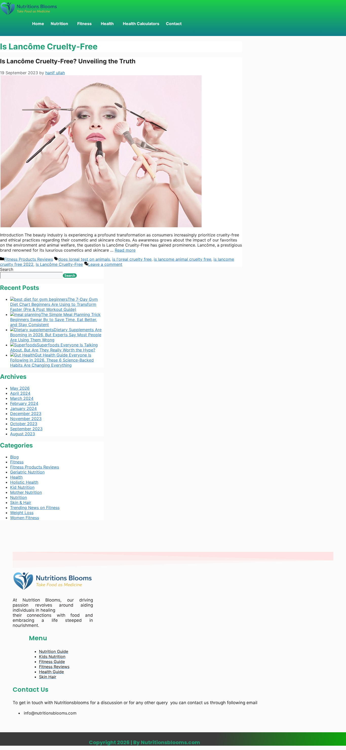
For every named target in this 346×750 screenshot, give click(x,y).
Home (38, 23)
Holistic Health (24, 482)
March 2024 (21, 398)
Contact (174, 23)
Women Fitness (24, 517)
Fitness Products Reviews (28, 259)
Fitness (84, 23)
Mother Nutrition (26, 492)
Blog (14, 456)
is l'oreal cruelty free (131, 259)
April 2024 (20, 393)
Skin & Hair (20, 502)
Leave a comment (105, 264)
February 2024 (24, 403)
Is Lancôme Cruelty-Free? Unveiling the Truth (68, 61)
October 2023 (23, 423)
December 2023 (25, 413)
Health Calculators (141, 23)
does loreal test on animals (84, 259)
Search (6, 269)
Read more (125, 250)
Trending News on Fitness (35, 507)
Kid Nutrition (22, 487)
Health (107, 23)
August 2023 (22, 433)
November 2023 (26, 418)
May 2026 (20, 388)
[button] (60, 23)
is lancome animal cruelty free (182, 259)
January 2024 (23, 408)
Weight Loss (21, 512)
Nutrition (59, 23)
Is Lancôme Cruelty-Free (59, 264)
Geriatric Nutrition (27, 472)
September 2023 (26, 428)
